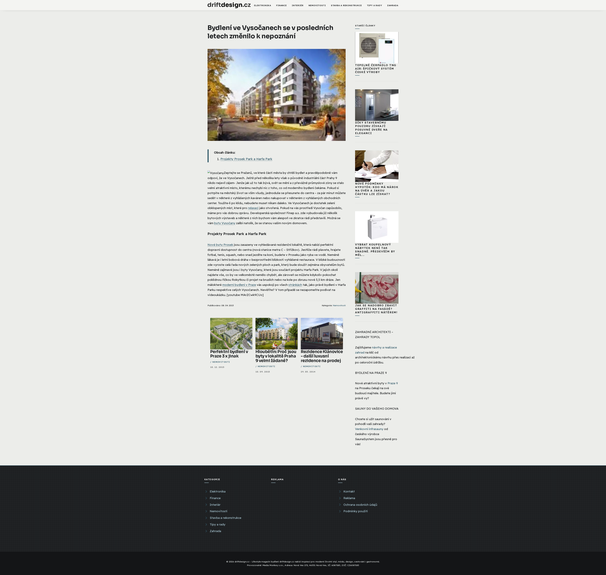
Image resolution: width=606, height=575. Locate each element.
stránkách (295, 285)
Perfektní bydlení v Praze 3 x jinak (229, 354)
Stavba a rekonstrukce (346, 5)
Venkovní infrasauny (369, 429)
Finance (281, 5)
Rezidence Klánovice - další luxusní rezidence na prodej (322, 356)
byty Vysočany (224, 223)
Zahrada (392, 5)
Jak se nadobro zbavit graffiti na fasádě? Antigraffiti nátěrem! (376, 309)
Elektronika (262, 5)
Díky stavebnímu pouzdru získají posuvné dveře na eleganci (371, 128)
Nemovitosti (317, 5)
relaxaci (253, 208)
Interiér (297, 5)
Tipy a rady (374, 5)
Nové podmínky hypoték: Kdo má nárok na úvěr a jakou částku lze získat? (376, 189)
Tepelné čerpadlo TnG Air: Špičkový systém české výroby (375, 68)
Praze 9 (393, 383)
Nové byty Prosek (220, 245)
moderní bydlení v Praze (239, 285)
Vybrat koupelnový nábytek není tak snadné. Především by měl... (375, 250)
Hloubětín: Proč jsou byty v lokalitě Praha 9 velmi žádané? (275, 356)
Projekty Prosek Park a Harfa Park (246, 159)
